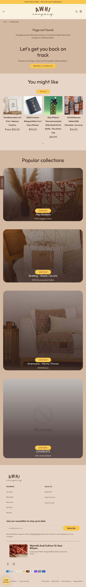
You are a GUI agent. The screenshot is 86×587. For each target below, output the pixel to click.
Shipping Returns (78, 581)
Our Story (9, 492)
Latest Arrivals (49, 503)
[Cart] (81, 11)
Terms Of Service (66, 581)
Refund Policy (55, 581)
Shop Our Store (50, 497)
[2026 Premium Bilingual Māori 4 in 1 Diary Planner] (33, 105)
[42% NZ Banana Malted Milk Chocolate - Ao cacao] (73, 105)
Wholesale (9, 497)
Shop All (9, 513)
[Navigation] (3, 11)
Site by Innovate (24, 581)
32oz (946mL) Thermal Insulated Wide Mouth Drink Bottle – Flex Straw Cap (53, 125)
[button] (6, 581)
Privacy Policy (35, 534)
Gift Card (9, 507)
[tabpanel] (12, 115)
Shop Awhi (48, 492)
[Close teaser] (10, 576)
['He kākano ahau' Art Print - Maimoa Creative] (12, 105)
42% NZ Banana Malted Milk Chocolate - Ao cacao (74, 121)
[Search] (76, 11)
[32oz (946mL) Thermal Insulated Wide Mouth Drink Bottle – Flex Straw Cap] (53, 105)
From (12, 129)
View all (43, 91)
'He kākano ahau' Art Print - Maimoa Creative (12, 121)
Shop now (43, 211)
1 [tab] (43, 143)
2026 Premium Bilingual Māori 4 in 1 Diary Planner (33, 121)
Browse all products (43, 66)
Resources (9, 502)
